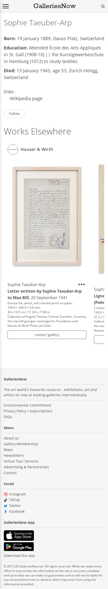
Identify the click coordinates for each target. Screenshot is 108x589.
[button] (82, 284)
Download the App (19, 555)
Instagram (17, 494)
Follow (14, 113)
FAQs (8, 416)
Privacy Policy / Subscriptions (28, 411)
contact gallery (47, 334)
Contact (10, 472)
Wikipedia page (26, 98)
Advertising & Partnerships (26, 467)
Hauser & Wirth (37, 148)
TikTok (14, 499)
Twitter (15, 505)
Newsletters (14, 455)
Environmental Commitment (27, 405)
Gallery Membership (21, 443)
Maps (8, 449)
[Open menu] (6, 6)
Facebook (17, 511)
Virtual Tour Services (21, 461)
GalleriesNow (54, 6)
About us (11, 438)
